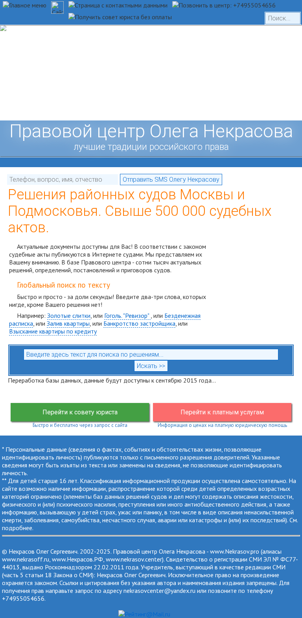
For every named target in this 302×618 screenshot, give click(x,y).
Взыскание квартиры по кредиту (53, 331)
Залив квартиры (68, 323)
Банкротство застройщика (139, 323)
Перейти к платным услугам (222, 412)
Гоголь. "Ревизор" (127, 315)
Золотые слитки (68, 315)
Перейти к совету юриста (80, 412)
